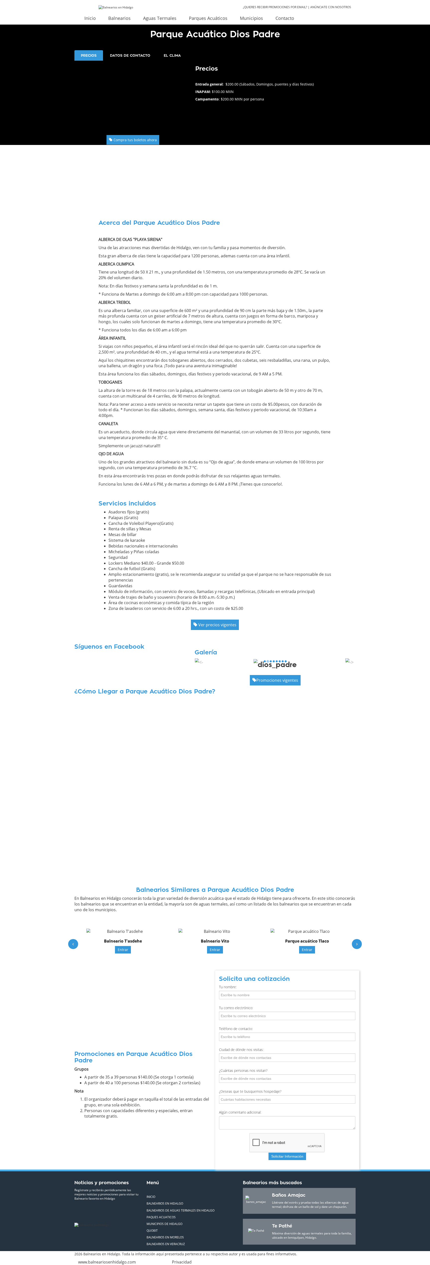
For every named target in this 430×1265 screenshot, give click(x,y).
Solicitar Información (287, 1156)
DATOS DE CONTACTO (130, 55)
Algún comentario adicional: (240, 1112)
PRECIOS (89, 55)
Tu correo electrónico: (236, 1007)
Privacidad (182, 1262)
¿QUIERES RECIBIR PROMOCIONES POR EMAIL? (275, 7)
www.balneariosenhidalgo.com (107, 1262)
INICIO (151, 1197)
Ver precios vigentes (216, 625)
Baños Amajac (288, 1195)
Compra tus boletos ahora (134, 139)
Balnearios (119, 18)
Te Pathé (282, 1226)
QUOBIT (152, 1230)
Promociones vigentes (277, 680)
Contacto (284, 18)
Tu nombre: (228, 987)
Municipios (251, 18)
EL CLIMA (172, 55)
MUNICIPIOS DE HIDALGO (164, 1224)
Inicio (90, 18)
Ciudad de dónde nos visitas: (241, 1049)
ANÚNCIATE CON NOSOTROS (330, 7)
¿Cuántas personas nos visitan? (243, 1070)
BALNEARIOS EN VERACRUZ (166, 1244)
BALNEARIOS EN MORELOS (165, 1237)
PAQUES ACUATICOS (161, 1217)
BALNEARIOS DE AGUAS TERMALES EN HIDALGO (181, 1210)
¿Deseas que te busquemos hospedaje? (250, 1091)
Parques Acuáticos (208, 18)
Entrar (123, 949)
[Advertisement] (133, 95)
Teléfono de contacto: (236, 1028)
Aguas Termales (159, 18)
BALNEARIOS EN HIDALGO (165, 1203)
